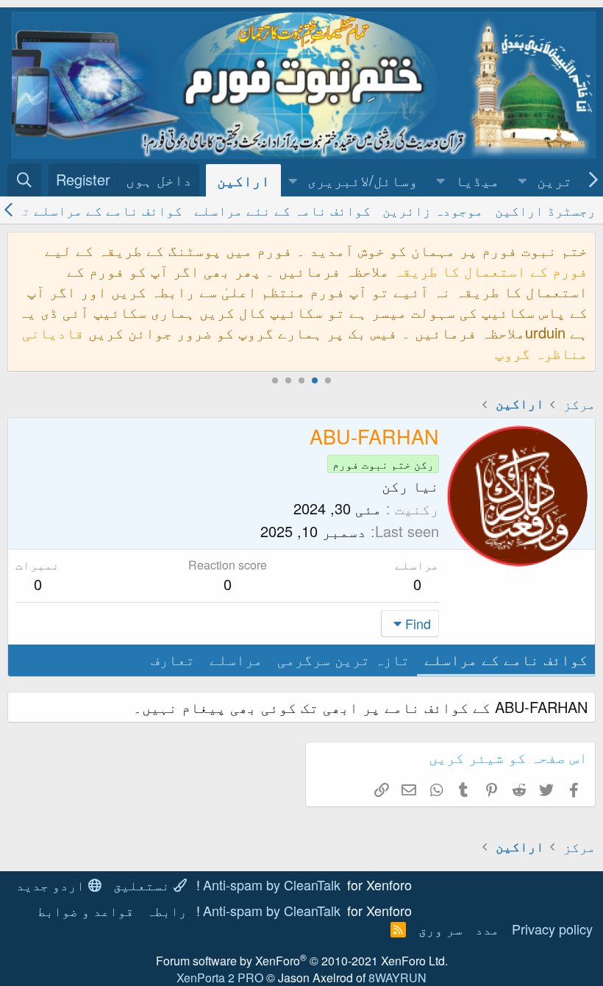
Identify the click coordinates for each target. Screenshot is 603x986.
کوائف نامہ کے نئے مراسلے (282, 209)
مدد (487, 928)
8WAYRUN (397, 977)
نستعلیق (143, 884)
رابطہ (166, 910)
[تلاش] (24, 179)
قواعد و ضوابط (86, 910)
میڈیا (477, 180)
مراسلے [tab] (236, 659)
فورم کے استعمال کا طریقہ (490, 270)
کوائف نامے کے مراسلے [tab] (506, 659)
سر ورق (440, 928)
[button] (522, 180)
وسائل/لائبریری (362, 180)
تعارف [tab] (173, 659)
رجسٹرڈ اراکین (545, 209)
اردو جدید (52, 884)
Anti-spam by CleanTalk (271, 884)
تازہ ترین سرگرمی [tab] (343, 659)
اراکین (243, 180)
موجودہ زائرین (432, 209)
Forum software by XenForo (302, 960)
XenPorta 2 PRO (219, 977)
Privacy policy (552, 928)
